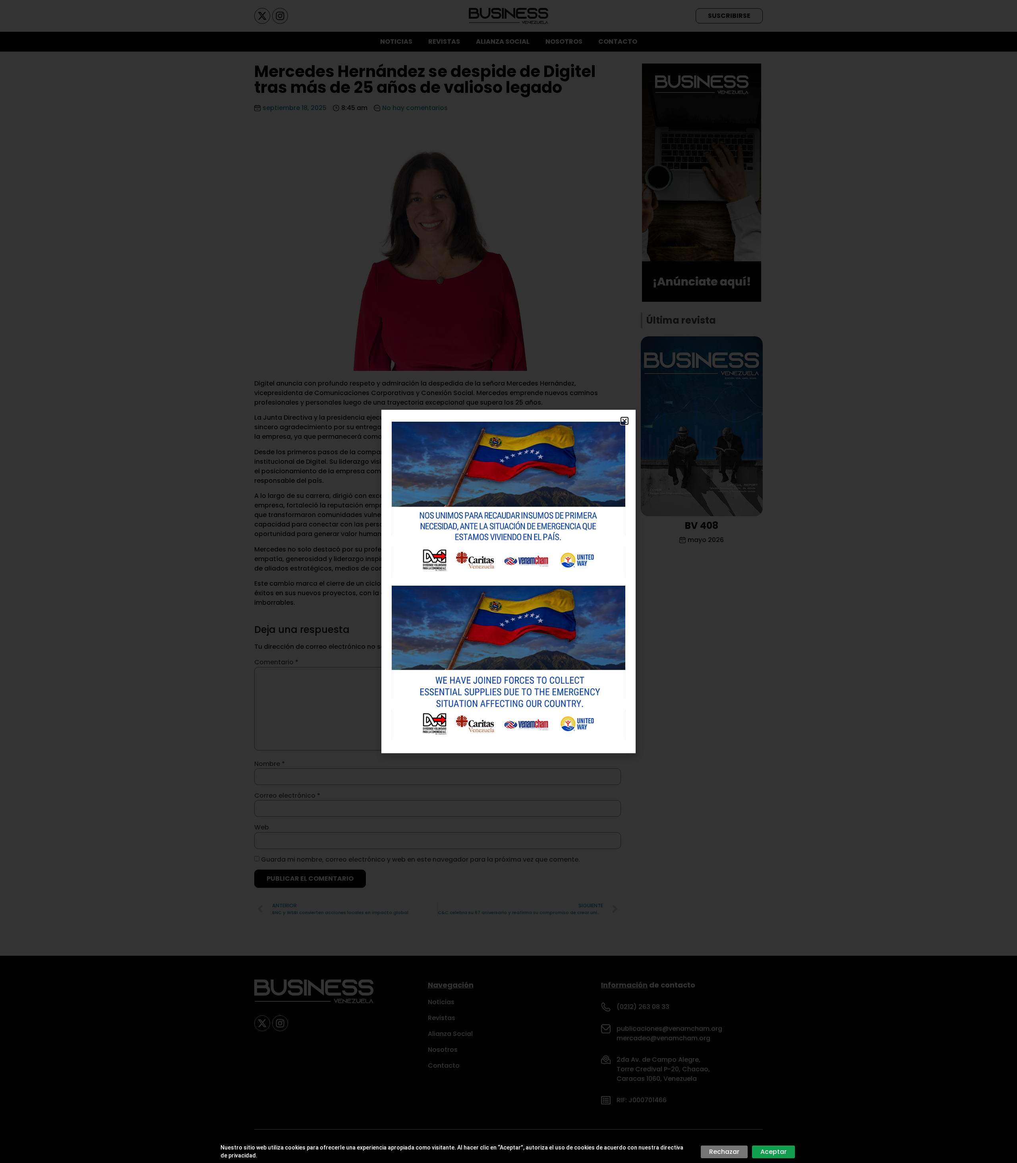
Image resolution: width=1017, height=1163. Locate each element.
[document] (508, 581)
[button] (624, 421)
